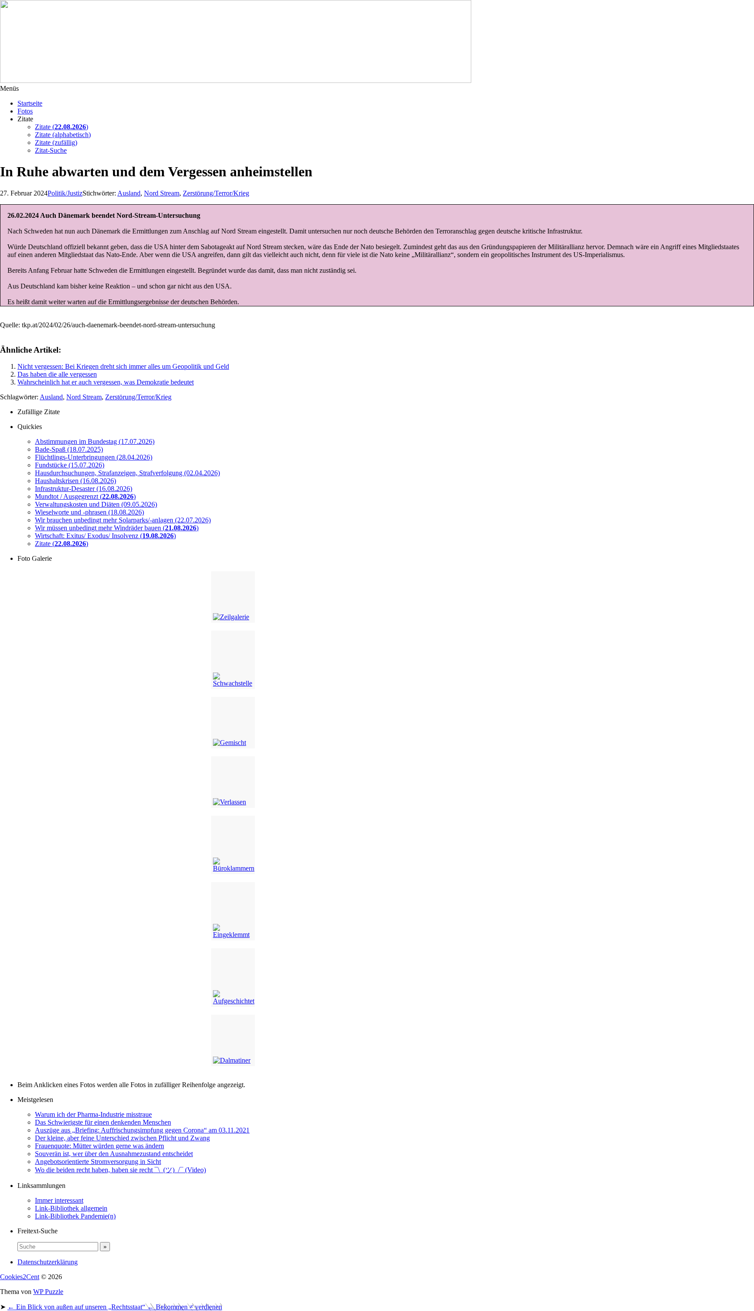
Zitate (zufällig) (56, 142)
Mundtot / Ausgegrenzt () (85, 496)
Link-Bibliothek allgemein (71, 1208)
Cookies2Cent (19, 1276)
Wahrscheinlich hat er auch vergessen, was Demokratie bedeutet (105, 382)
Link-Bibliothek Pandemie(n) (75, 1216)
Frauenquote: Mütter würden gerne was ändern (99, 1146)
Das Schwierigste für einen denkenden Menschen (103, 1122)
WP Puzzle (48, 1291)
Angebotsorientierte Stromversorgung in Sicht (98, 1161)
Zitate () (61, 126)
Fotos (25, 111)
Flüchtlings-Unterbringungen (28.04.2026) (93, 457)
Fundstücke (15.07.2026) (69, 465)
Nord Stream (161, 193)
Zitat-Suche (51, 150)
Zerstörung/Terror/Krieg (138, 397)
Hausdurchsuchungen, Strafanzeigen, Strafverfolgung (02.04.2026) (127, 473)
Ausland (129, 193)
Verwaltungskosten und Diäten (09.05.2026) (96, 504)
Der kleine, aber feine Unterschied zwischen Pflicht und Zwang (122, 1138)
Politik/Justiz (65, 193)
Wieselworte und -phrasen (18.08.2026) (89, 512)
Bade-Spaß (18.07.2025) (69, 449)
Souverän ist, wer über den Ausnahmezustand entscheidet (114, 1153)
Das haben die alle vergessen (57, 374)
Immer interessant (59, 1200)
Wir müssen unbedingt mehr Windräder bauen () (117, 528)
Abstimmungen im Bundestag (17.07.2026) (94, 441)
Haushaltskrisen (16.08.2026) (75, 480)
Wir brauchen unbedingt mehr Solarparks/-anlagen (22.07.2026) (123, 520)
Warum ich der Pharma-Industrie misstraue (93, 1114)
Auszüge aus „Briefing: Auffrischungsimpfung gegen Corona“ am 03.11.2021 (142, 1130)
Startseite (29, 103)
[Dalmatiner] (233, 1040)
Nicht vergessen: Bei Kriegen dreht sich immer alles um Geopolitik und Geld (123, 366)
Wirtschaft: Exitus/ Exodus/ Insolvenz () (105, 535)
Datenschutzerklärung (47, 1262)
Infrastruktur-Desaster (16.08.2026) (83, 488)
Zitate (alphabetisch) (63, 134)
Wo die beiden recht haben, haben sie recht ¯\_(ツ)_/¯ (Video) (120, 1170)
